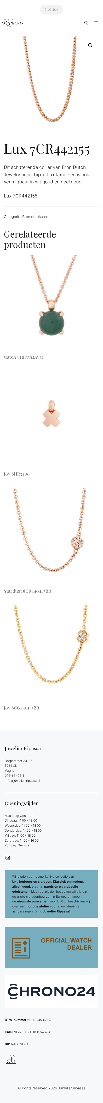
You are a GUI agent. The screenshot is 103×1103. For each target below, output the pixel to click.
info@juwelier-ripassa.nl (22, 780)
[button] (86, 23)
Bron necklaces (35, 216)
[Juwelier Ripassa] (12, 23)
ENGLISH (51, 9)
